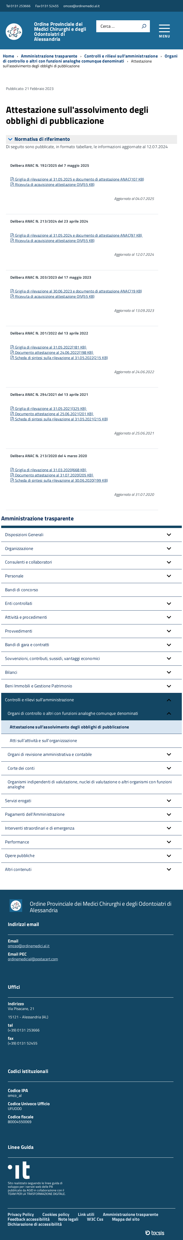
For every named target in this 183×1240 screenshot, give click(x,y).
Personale (14, 576)
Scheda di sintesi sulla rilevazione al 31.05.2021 (61, 419)
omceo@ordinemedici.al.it (29, 946)
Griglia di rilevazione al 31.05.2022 (50, 347)
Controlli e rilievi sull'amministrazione (39, 699)
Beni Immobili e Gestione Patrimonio (38, 686)
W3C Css (95, 1219)
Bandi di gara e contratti (27, 644)
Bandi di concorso (21, 589)
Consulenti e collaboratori (28, 562)
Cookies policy (55, 1214)
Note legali (68, 1219)
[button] (169, 535)
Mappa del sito (126, 1219)
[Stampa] (144, 26)
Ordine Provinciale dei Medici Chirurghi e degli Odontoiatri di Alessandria (60, 31)
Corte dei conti (21, 768)
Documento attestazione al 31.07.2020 (54, 475)
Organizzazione (19, 548)
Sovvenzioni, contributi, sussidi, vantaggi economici (52, 658)
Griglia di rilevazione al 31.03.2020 (50, 470)
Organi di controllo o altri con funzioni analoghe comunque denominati (73, 713)
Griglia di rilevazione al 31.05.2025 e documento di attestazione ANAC (79, 179)
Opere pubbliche (20, 855)
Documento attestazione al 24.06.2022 (54, 352)
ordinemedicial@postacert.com (33, 959)
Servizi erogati (18, 800)
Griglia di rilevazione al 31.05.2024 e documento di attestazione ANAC (78, 235)
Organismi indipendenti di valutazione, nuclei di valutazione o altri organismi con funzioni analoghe (90, 784)
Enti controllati (18, 603)
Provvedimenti (18, 631)
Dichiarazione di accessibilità (35, 1224)
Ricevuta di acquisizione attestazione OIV (54, 184)
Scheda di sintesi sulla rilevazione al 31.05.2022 (61, 358)
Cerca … (108, 26)
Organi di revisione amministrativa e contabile (50, 754)
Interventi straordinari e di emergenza (39, 828)
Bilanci (11, 672)
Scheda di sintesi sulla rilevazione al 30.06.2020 (61, 480)
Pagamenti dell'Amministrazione (35, 814)
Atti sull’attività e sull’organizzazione (43, 740)
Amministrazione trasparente (130, 1214)
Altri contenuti (18, 869)
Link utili (86, 1214)
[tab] (91, 139)
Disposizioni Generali (24, 534)
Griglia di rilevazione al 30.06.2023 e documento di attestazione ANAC (78, 291)
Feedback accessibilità (29, 1219)
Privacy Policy (21, 1214)
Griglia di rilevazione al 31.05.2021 (50, 408)
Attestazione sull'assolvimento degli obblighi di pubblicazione (69, 727)
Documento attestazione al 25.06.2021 (54, 414)
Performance (17, 842)
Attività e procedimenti (26, 617)
